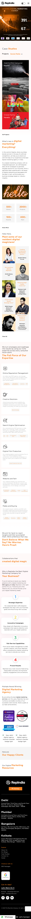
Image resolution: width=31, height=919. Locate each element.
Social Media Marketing (23, 436)
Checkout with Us (6, 864)
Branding (13, 518)
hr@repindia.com (11, 893)
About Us (4, 850)
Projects (5, 54)
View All (4, 336)
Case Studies (5, 854)
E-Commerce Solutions (6, 491)
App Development (24, 491)
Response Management (7, 384)
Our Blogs (4, 852)
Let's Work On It (7, 888)
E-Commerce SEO (13, 436)
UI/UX (19, 490)
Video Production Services (15, 463)
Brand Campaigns (6, 518)
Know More (5, 227)
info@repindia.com (13, 891)
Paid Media (18, 518)
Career (3, 858)
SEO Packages (5, 866)
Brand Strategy (25, 518)
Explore (3, 847)
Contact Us (4, 856)
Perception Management (15, 384)
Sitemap (16, 788)
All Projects (5, 134)
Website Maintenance (13, 491)
